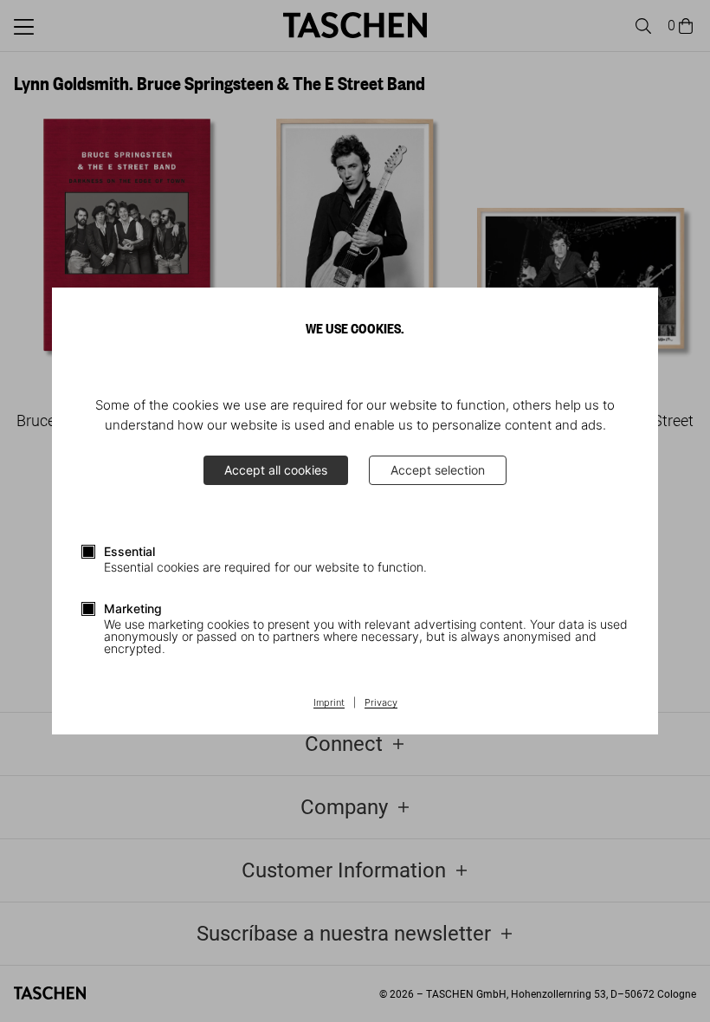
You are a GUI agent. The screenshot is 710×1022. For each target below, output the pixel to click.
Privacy (381, 703)
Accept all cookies (275, 469)
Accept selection (437, 469)
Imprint (329, 703)
